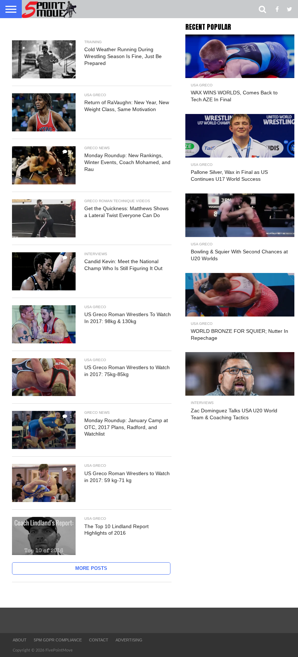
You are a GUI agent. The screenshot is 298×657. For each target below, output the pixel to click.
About (20, 640)
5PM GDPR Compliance (58, 640)
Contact (98, 640)
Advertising (129, 640)
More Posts (91, 568)
